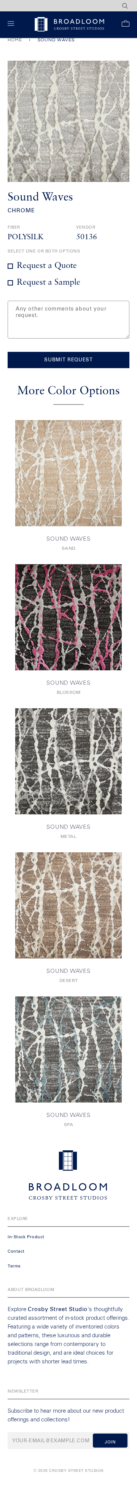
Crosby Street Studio (58, 1309)
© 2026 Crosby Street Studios (68, 1471)
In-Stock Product (26, 1237)
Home (15, 40)
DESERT (68, 981)
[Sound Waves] (68, 473)
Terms (14, 1266)
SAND (69, 548)
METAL (69, 836)
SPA (68, 1125)
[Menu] (12, 25)
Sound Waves (68, 539)
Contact (16, 1251)
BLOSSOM (69, 692)
